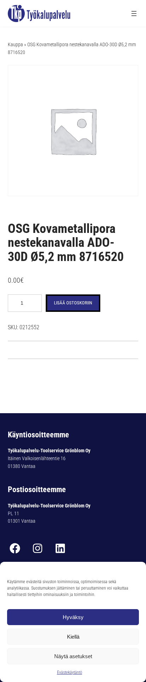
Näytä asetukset (73, 656)
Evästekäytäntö (69, 672)
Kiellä (73, 637)
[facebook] (15, 548)
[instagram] (37, 548)
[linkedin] (60, 548)
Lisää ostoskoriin (73, 302)
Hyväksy (73, 617)
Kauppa (15, 44)
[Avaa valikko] (134, 13)
